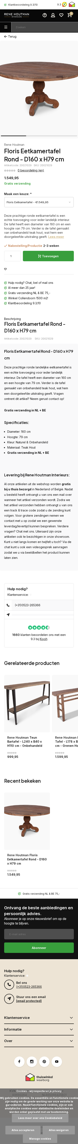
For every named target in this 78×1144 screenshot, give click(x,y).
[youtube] (57, 1061)
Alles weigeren (59, 1130)
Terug (12, 36)
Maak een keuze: (18, 194)
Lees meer (56, 236)
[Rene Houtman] (16, 15)
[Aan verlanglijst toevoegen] (5, 269)
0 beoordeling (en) (31, 170)
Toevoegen (50, 256)
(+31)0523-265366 (27, 605)
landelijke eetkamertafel (52, 367)
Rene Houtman (14, 144)
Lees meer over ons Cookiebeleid (40, 1118)
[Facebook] (19, 1061)
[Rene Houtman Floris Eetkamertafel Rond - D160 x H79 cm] (27, 821)
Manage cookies (40, 1138)
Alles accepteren (23, 1130)
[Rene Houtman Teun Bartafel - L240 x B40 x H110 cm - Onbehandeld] (27, 703)
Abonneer (39, 948)
